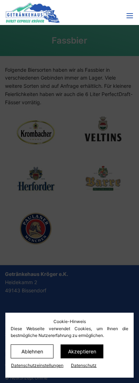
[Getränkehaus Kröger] (49, 12)
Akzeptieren (82, 351)
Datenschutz (84, 365)
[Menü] (129, 16)
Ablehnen (32, 351)
